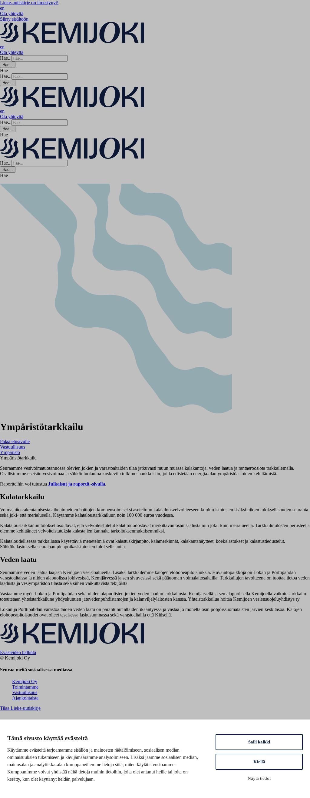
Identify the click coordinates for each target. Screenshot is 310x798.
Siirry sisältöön (14, 19)
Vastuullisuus (24, 692)
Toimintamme (25, 686)
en (2, 8)
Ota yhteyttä (11, 13)
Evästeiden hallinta (18, 652)
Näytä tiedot (259, 778)
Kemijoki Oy (24, 681)
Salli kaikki (259, 742)
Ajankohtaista (25, 697)
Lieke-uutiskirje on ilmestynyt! (29, 2)
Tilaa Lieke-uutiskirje (20, 708)
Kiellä (259, 761)
